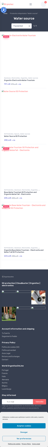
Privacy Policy (26, 444)
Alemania (5, 380)
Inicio (5, 13)
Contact (5, 360)
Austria (4, 383)
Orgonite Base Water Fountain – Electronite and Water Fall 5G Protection (23, 251)
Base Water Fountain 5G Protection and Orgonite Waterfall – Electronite (20, 193)
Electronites (16, 78)
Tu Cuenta (6, 333)
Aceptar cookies (24, 426)
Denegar (24, 432)
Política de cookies (14, 444)
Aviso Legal (36, 444)
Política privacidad (9, 350)
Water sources (33, 78)
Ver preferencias (24, 439)
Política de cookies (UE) (10, 347)
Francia (4, 373)
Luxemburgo (6, 389)
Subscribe (39, 402)
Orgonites (24, 78)
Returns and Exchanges (11, 357)
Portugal (5, 370)
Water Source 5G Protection (15, 136)
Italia (4, 376)
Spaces (16, 134)
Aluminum (7, 78)
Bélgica (4, 386)
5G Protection (8, 134)
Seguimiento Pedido (9, 336)
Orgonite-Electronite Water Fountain (19, 80)
